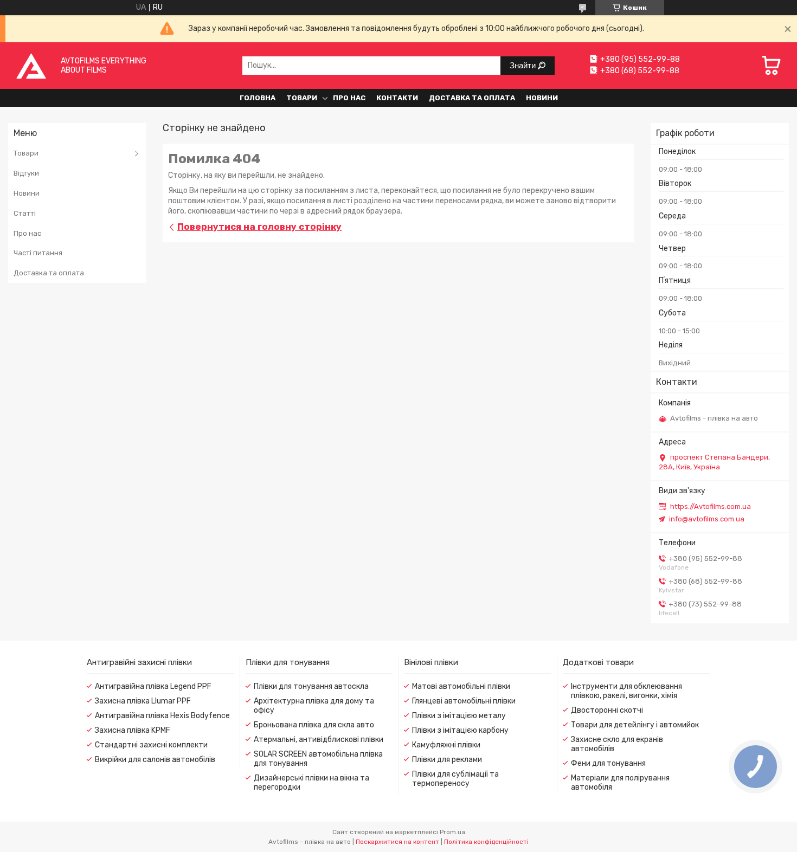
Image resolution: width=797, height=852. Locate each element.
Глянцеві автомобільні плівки (464, 701)
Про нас (349, 98)
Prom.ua (452, 832)
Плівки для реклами (447, 759)
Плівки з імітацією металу (459, 715)
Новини (542, 98)
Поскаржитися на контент (397, 841)
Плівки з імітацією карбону (460, 730)
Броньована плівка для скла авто (314, 725)
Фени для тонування (608, 763)
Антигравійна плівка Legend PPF (153, 686)
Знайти (524, 65)
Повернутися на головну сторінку (259, 226)
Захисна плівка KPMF (132, 730)
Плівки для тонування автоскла (311, 686)
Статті (25, 213)
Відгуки (26, 173)
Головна (257, 98)
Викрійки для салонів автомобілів (155, 759)
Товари (301, 98)
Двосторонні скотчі (607, 710)
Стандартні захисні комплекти (151, 745)
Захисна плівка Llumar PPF (143, 701)
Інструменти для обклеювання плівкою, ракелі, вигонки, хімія (626, 691)
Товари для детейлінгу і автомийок (635, 725)
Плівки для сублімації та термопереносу (455, 779)
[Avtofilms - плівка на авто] (31, 65)
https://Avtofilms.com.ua (710, 506)
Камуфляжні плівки (446, 745)
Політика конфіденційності (486, 841)
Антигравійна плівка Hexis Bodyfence (162, 715)
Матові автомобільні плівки (461, 686)
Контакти (397, 98)
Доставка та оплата (472, 98)
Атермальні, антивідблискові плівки (318, 739)
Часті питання (38, 253)
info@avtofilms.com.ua (706, 519)
